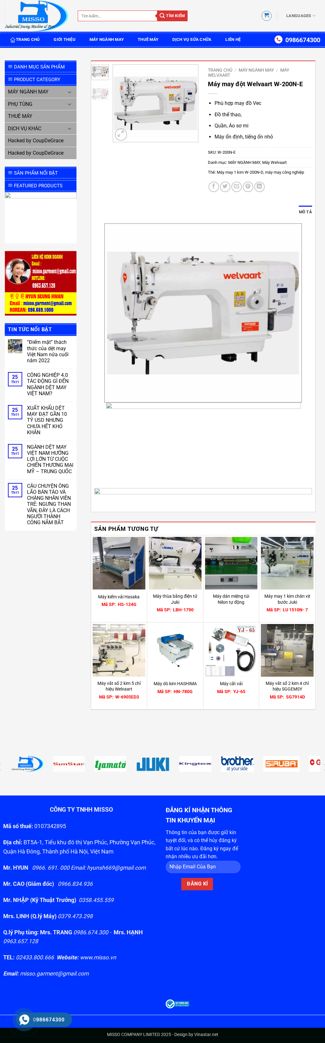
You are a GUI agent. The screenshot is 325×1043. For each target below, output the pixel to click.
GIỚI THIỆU (65, 39)
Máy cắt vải (231, 683)
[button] (267, 16)
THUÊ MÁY (148, 39)
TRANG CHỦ (28, 39)
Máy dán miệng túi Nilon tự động (231, 599)
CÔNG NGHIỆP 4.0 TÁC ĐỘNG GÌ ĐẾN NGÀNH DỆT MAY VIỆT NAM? (48, 384)
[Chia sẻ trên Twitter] (225, 187)
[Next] (189, 103)
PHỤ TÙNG (20, 104)
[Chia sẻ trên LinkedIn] (259, 187)
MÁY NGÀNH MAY (107, 39)
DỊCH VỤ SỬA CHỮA (191, 39)
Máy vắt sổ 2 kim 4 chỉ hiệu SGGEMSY (287, 686)
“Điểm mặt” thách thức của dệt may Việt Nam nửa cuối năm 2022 (48, 351)
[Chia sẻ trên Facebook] (214, 187)
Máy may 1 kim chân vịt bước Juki (287, 599)
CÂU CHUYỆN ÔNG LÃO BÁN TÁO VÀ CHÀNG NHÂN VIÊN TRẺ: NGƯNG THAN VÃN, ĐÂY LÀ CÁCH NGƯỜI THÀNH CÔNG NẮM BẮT (49, 504)
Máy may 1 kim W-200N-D (240, 172)
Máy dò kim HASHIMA (175, 683)
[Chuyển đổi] (69, 92)
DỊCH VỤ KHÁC (24, 129)
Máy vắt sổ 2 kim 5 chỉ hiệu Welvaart (119, 686)
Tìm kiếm (175, 15)
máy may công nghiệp (284, 172)
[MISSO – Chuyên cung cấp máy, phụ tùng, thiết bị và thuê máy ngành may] (36, 16)
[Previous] (122, 103)
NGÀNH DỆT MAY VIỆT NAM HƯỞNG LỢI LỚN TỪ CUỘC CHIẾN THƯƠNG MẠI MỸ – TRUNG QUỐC (50, 459)
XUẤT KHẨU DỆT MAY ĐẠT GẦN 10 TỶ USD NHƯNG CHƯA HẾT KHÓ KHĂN (47, 420)
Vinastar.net (206, 1034)
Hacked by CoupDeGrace (35, 141)
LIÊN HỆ (233, 39)
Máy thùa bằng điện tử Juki (175, 599)
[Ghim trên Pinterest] (248, 187)
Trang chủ (220, 70)
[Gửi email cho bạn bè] (236, 187)
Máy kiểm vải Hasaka (119, 597)
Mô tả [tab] (305, 211)
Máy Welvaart (274, 162)
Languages (298, 15)
